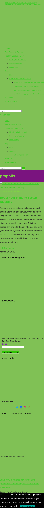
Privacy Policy (10, 162)
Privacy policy (29, 506)
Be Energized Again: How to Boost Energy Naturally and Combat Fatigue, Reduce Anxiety (23, 3)
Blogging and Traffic (21, 155)
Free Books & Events (13, 125)
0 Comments (8, 248)
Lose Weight (14, 140)
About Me (8, 159)
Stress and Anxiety (16, 136)
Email (5, 344)
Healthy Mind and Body (14, 128)
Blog (6, 143)
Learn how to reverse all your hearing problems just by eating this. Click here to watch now (19, 484)
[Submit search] (23, 168)
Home (7, 121)
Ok (22, 506)
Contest (12, 151)
